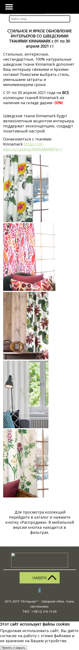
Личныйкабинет (36, 7)
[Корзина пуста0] (47, 7)
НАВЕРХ (39, 577)
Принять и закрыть (13, 647)
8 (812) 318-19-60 (70, 7)
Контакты (58, 7)
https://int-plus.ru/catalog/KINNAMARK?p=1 (33, 147)
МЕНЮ (9, 7)
